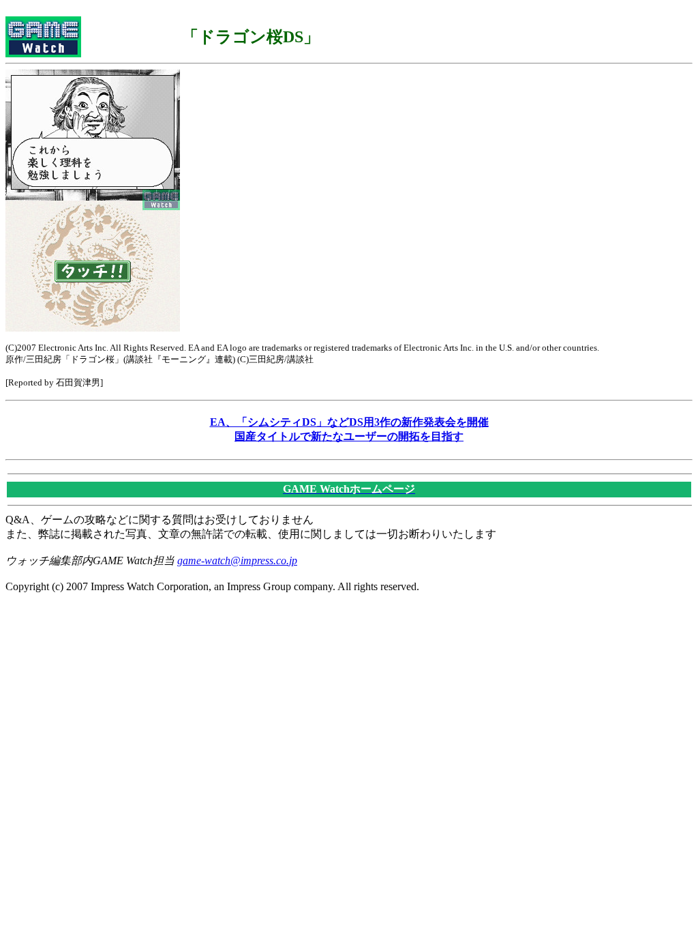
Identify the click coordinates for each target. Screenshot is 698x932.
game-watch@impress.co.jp (237, 560)
